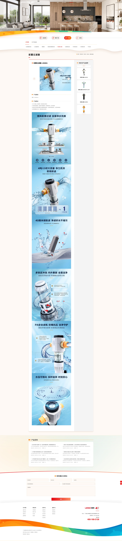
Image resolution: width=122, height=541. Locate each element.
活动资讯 (43, 517)
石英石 (34, 515)
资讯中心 (78, 2)
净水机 (34, 513)
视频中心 (24, 513)
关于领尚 (64, 2)
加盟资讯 (43, 515)
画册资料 (53, 509)
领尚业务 (71, 2)
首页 (58, 2)
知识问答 (43, 513)
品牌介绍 (24, 509)
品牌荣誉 (24, 515)
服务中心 (85, 2)
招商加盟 (53, 511)
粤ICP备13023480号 (26, 532)
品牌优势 (24, 511)
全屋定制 (34, 509)
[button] (34, 79)
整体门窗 (34, 511)
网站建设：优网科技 (34, 532)
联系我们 (53, 513)
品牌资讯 (43, 509)
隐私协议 (28, 534)
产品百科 (43, 511)
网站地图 (24, 534)
